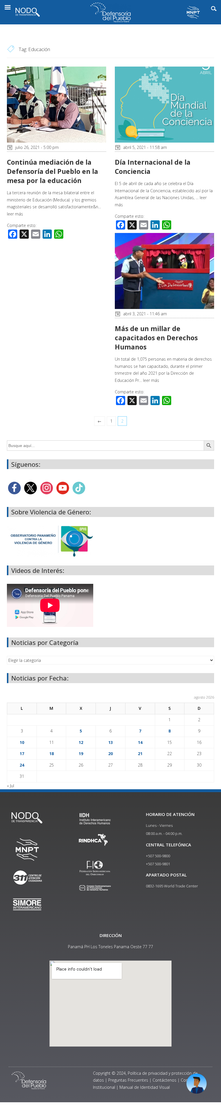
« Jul (10, 785)
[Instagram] (46, 487)
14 (140, 742)
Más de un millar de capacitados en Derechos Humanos (156, 337)
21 (140, 753)
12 (81, 742)
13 (110, 742)
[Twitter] (30, 487)
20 (110, 753)
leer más (15, 214)
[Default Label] (62, 487)
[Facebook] (14, 487)
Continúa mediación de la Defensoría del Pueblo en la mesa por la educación (52, 171)
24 (22, 765)
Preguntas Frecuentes (128, 1080)
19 (81, 753)
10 (22, 742)
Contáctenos (164, 1080)
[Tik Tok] (79, 487)
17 (22, 753)
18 (51, 753)
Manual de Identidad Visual (144, 1087)
